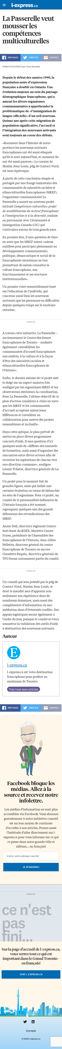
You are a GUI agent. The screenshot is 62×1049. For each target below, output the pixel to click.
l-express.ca (17, 665)
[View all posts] (23, 689)
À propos (31, 1030)
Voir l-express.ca (31, 974)
